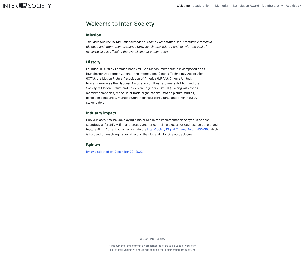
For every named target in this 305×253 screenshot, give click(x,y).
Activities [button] (292, 5)
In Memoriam (221, 5)
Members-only (272, 5)
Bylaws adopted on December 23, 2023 (114, 151)
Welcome (183, 5)
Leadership (201, 5)
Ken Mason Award (246, 5)
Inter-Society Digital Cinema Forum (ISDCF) (177, 129)
